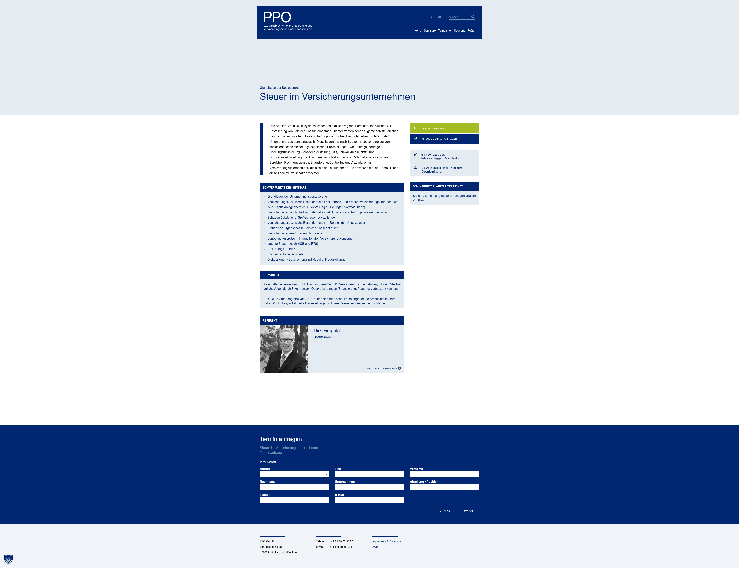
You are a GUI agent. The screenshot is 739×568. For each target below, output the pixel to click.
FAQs (470, 30)
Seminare (430, 30)
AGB (375, 547)
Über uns (459, 30)
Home (418, 30)
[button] (8, 559)
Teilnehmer (445, 30)
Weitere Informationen (382, 368)
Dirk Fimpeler (327, 330)
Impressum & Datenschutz (388, 541)
